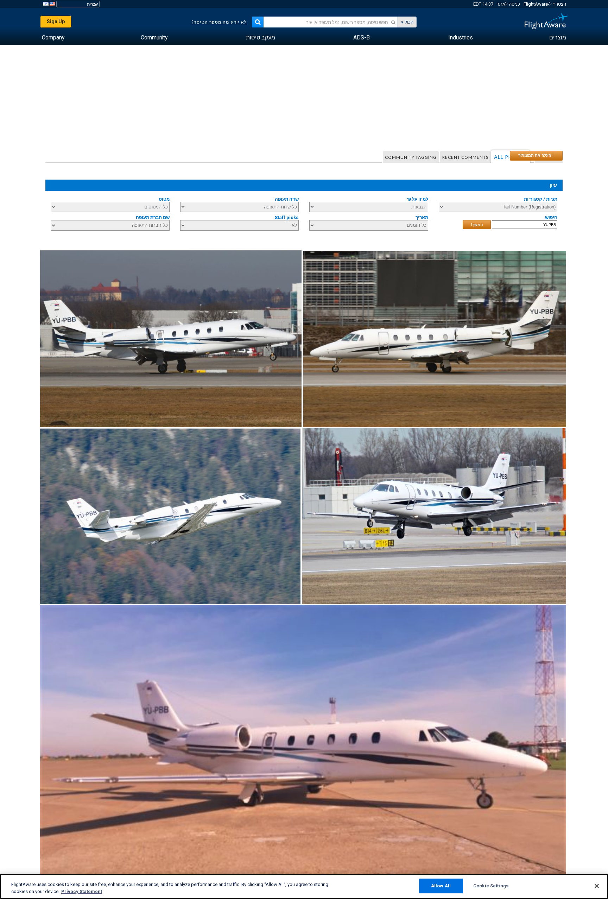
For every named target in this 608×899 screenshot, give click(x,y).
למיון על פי (417, 199)
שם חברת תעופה (153, 217)
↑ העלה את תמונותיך (536, 155)
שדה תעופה (287, 199)
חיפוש (551, 217)
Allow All (441, 885)
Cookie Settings (490, 885)
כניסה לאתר (508, 4)
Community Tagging (411, 157)
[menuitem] (557, 37)
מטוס (164, 199)
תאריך (422, 217)
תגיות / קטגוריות (540, 199)
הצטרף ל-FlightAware (545, 4)
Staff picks (287, 217)
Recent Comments (465, 157)
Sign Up (56, 21)
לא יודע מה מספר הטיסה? (219, 22)
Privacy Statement (81, 891)
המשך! (477, 225)
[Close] (596, 886)
